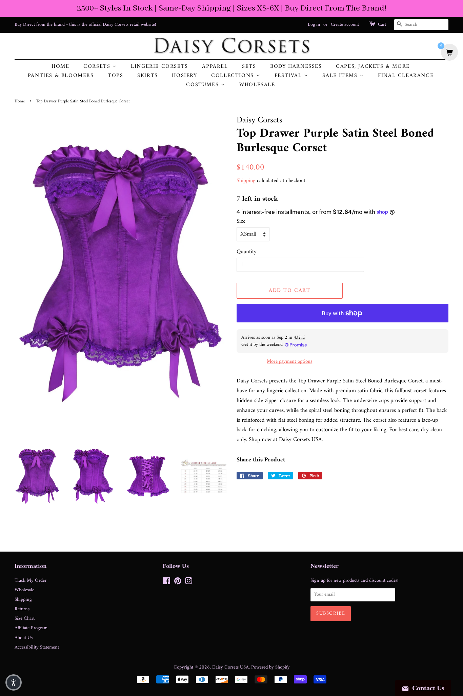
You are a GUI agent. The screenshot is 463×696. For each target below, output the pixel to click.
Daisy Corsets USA (230, 667)
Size (241, 221)
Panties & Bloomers (61, 75)
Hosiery (184, 75)
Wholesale (257, 85)
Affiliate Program (31, 628)
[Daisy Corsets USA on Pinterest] (177, 582)
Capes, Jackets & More (373, 66)
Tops (115, 75)
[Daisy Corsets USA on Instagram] (188, 582)
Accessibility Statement (37, 647)
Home (60, 66)
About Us (24, 638)
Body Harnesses (296, 66)
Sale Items (341, 75)
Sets (249, 66)
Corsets (98, 66)
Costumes (203, 85)
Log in (314, 24)
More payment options (289, 361)
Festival (289, 75)
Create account (345, 24)
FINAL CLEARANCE (406, 75)
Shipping (246, 180)
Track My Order (30, 580)
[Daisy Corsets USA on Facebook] (166, 582)
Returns (22, 609)
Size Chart (25, 618)
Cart (382, 25)
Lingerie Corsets (159, 66)
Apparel (215, 66)
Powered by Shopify (270, 667)
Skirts (147, 75)
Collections (233, 75)
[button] (13, 682)
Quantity (247, 252)
